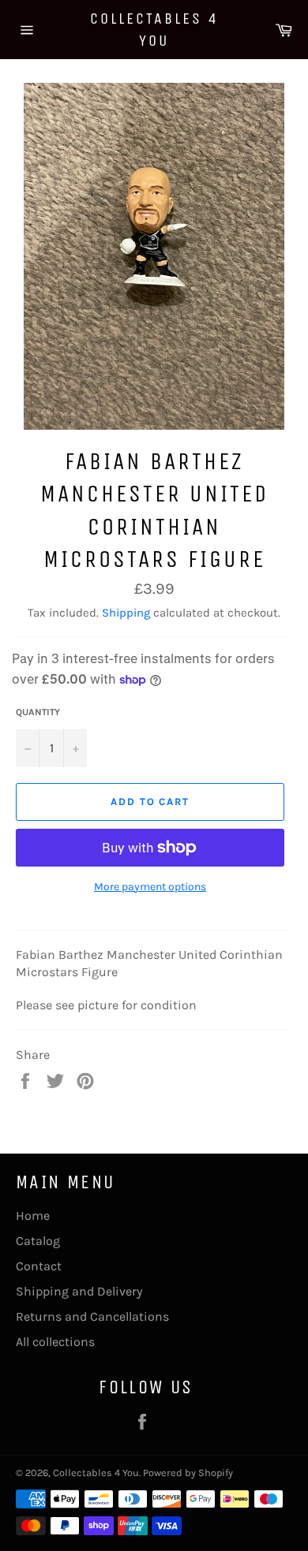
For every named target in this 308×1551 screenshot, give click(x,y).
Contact (39, 1265)
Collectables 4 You (154, 29)
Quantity (38, 712)
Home (33, 1215)
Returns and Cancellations (92, 1316)
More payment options (150, 886)
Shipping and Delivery (79, 1291)
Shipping (126, 613)
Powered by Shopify (188, 1472)
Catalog (38, 1240)
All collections (55, 1341)
